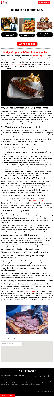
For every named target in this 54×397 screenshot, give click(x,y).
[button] (52, 2)
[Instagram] (44, 376)
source (47, 232)
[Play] (49, 376)
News (2, 338)
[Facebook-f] (35, 376)
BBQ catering (37, 56)
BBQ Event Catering (30, 291)
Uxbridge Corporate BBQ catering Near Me (24, 52)
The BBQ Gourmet (17, 64)
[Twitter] (40, 376)
